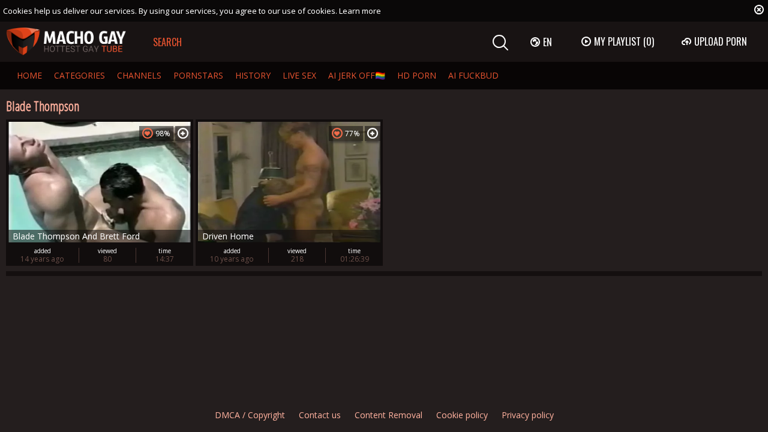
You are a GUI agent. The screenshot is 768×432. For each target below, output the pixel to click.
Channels (139, 75)
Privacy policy (528, 415)
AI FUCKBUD (473, 75)
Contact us (320, 415)
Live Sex (299, 75)
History (253, 75)
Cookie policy (462, 415)
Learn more (360, 10)
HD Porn (416, 75)
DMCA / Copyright (250, 415)
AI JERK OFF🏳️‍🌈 (356, 75)
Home (29, 75)
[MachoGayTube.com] (66, 42)
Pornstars (198, 75)
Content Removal (388, 415)
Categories (79, 75)
